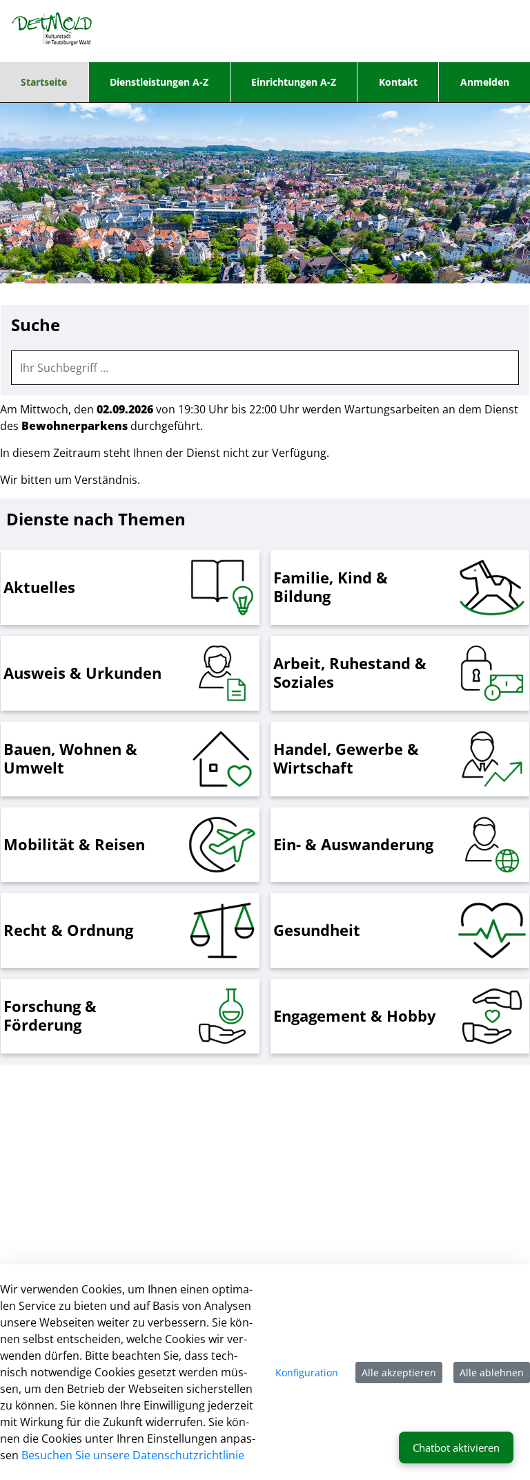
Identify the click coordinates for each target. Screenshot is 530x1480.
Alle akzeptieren (399, 1372)
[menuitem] (44, 82)
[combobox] (265, 367)
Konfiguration (306, 1372)
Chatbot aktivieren (456, 1447)
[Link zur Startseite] (52, 31)
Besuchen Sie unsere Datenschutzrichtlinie (132, 1455)
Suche (35, 325)
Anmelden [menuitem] (484, 81)
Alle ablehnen (492, 1372)
